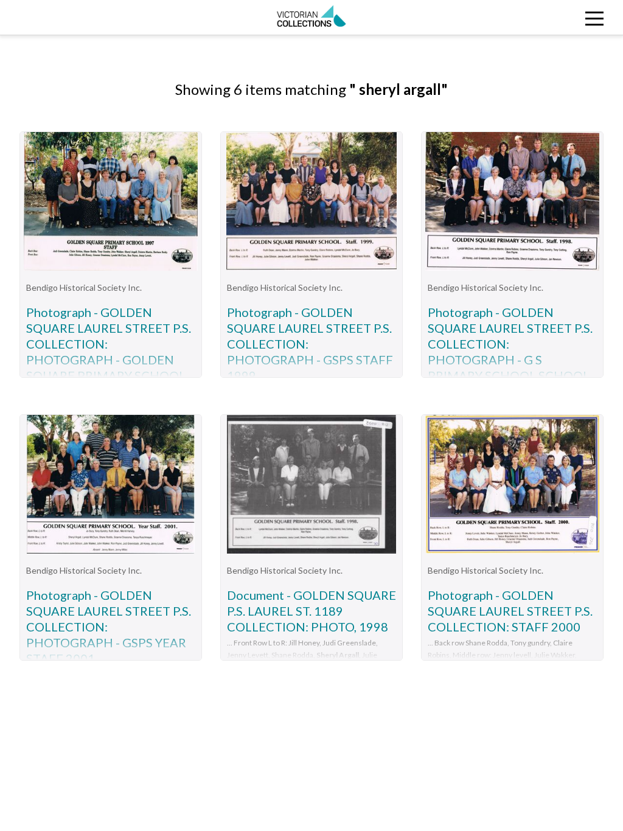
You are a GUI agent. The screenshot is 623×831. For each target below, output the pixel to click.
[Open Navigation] (544, 17)
